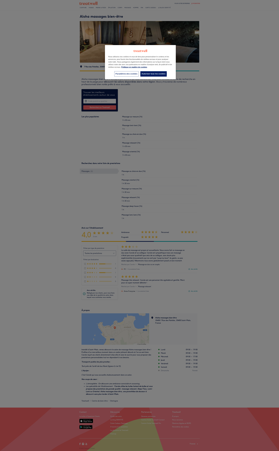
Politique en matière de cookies (134, 67)
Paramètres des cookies (126, 74)
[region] (140, 62)
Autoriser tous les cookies (154, 74)
